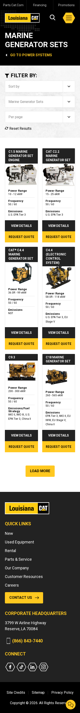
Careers (12, 585)
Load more (40, 471)
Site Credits (16, 692)
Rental (10, 550)
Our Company (17, 568)
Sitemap (38, 692)
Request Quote (21, 237)
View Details (21, 226)
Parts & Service (18, 559)
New (9, 533)
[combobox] (40, 86)
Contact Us (20, 597)
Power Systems (37, 55)
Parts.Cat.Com (13, 5)
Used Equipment (19, 542)
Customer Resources (24, 576)
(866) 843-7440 (27, 640)
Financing (39, 5)
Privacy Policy (62, 692)
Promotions (66, 5)
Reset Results (20, 128)
